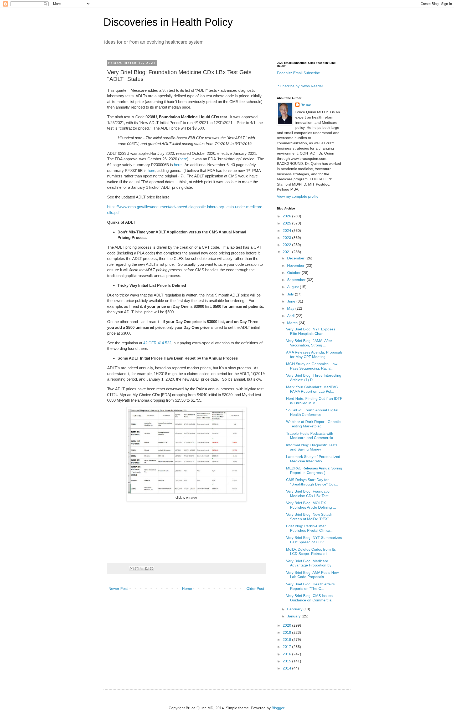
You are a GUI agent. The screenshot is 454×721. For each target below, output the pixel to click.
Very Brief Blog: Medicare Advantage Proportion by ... (311, 563)
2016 (287, 654)
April (291, 316)
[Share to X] (141, 568)
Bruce (306, 105)
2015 (287, 661)
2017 (287, 647)
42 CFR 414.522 (157, 343)
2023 (287, 238)
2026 (287, 216)
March (293, 323)
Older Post (255, 588)
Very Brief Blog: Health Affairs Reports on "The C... (310, 586)
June (291, 301)
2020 (287, 625)
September (297, 280)
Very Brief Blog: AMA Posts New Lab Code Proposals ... (312, 574)
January (294, 616)
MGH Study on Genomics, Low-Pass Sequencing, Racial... (312, 366)
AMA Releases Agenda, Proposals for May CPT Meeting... (314, 354)
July (291, 294)
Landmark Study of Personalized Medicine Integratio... (313, 458)
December (296, 258)
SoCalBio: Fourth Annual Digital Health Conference (312, 412)
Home (187, 588)
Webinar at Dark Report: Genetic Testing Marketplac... (313, 424)
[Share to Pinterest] (151, 568)
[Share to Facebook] (146, 568)
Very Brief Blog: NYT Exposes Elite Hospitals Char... (310, 331)
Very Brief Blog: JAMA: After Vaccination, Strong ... (309, 343)
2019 (287, 632)
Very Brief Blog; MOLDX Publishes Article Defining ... (311, 505)
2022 (287, 245)
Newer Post (118, 588)
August (293, 287)
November (296, 265)
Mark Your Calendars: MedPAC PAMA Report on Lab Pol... (312, 389)
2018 (287, 639)
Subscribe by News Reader (300, 86)
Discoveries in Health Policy (168, 22)
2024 (287, 230)
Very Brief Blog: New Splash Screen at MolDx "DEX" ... (309, 516)
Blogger (278, 708)
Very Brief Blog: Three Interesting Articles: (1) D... (313, 377)
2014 (287, 668)
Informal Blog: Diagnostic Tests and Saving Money (311, 447)
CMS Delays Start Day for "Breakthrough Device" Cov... (312, 482)
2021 (287, 252)
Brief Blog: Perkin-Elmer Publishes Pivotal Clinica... (309, 528)
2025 (287, 223)
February (295, 609)
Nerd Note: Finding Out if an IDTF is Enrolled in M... (314, 400)
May (291, 308)
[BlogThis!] (136, 568)
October (294, 272)
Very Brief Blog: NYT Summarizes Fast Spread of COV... (314, 539)
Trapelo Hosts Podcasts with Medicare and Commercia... (311, 435)
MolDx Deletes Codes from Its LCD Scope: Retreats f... (311, 551)
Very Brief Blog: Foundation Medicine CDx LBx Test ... (309, 493)
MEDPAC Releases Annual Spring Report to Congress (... (314, 470)
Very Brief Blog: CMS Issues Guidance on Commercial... (311, 598)
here (183, 159)
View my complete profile (297, 196)
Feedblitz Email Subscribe (298, 73)
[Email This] (131, 568)
